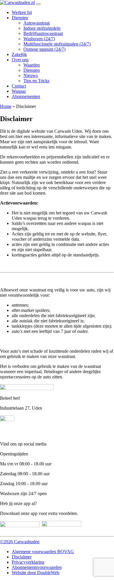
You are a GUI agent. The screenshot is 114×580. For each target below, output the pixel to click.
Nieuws (30, 75)
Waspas (19, 91)
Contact (19, 85)
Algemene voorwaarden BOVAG (43, 551)
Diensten (20, 17)
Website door (35, 572)
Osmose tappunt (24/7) (44, 49)
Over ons (20, 59)
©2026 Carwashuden (19, 541)
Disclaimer (22, 556)
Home (5, 106)
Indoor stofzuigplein (42, 28)
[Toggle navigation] (38, 4)
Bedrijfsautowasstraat (43, 33)
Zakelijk (19, 54)
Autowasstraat (36, 22)
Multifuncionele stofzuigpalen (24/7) (57, 43)
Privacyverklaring (28, 562)
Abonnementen (26, 96)
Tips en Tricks (36, 80)
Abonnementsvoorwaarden (37, 567)
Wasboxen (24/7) (39, 38)
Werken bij (22, 12)
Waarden (31, 64)
